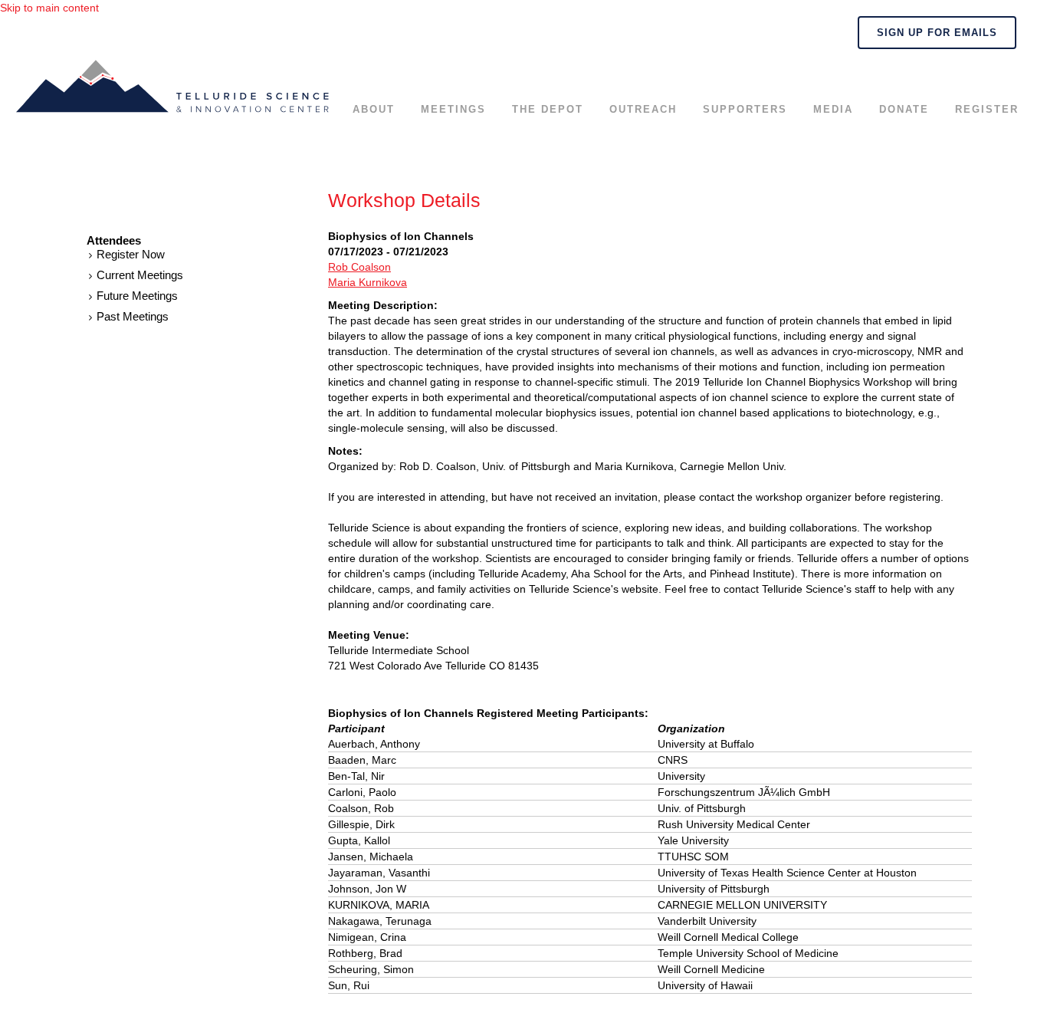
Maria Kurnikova (367, 282)
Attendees (114, 241)
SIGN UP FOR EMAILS (937, 32)
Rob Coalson (359, 267)
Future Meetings (137, 295)
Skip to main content (49, 8)
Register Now (131, 254)
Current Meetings (140, 274)
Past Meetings (133, 316)
